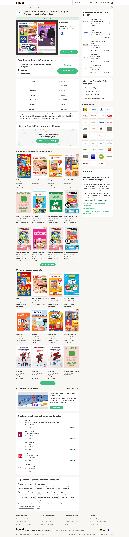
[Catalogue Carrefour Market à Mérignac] (101, 116)
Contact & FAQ (94, 519)
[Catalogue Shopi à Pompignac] (93, 156)
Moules (32, 497)
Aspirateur (22, 493)
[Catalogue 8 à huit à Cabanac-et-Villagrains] (85, 149)
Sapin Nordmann (46, 493)
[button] (47, 36)
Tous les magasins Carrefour (67, 71)
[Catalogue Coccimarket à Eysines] (109, 128)
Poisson (43, 502)
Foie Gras (64, 497)
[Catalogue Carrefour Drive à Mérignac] (101, 143)
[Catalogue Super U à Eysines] (109, 109)
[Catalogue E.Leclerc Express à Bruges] (101, 149)
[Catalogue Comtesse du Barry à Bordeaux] (109, 143)
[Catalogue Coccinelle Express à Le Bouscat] (85, 156)
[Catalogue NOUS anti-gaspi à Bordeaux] (101, 163)
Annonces (108, 7)
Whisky (63, 493)
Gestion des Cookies (107, 534)
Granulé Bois (39, 488)
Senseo (72, 497)
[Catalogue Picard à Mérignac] (101, 122)
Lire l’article (56, 407)
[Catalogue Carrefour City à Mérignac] (85, 122)
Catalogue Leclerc (46, 521)
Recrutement (94, 524)
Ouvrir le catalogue (69, 52)
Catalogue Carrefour (47, 524)
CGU (97, 534)
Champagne (50, 488)
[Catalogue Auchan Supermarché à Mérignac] (109, 116)
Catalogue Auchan (70, 519)
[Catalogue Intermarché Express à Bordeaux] (85, 163)
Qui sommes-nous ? (22, 519)
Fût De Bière (23, 497)
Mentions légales (72, 534)
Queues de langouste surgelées (48, 497)
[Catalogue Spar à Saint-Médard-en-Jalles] (101, 128)
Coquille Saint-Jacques (26, 506)
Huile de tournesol (63, 488)
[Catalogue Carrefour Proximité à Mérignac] (93, 136)
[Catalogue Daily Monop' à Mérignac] (85, 136)
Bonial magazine (21, 521)
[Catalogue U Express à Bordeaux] (93, 128)
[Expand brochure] (37, 37)
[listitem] (23, 171)
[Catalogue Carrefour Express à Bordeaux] (109, 136)
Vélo (38, 506)
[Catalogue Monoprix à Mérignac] (109, 122)
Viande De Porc (24, 502)
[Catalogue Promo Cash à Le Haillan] (101, 136)
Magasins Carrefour (59, 7)
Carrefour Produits (89, 208)
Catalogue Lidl (45, 519)
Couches (34, 502)
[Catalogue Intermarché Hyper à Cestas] (93, 163)
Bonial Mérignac (21, 7)
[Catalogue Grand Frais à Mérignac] (109, 149)
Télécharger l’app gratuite (23, 524)
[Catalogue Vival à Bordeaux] (85, 128)
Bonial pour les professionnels (98, 521)
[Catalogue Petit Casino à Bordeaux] (93, 122)
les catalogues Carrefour (91, 198)
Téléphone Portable (55, 502)
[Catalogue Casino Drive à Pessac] (93, 149)
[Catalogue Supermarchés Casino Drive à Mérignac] (109, 156)
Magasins (31, 7)
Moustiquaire (33, 493)
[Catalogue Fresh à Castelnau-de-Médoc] (101, 156)
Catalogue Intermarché (72, 521)
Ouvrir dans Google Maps (48, 141)
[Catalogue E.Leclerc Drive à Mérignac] (85, 143)
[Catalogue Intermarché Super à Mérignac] (93, 116)
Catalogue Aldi (69, 524)
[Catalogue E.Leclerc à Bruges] (93, 109)
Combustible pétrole (25, 488)
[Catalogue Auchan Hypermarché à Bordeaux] (85, 116)
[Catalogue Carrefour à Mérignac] (101, 109)
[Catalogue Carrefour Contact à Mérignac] (93, 143)
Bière (56, 493)
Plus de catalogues (48, 264)
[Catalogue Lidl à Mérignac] (85, 109)
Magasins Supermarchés (43, 7)
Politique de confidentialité (87, 534)
